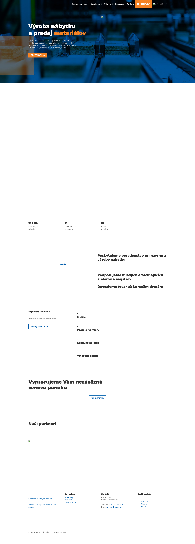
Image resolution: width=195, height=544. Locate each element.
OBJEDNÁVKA (143, 4)
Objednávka (37, 55)
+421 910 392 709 (116, 505)
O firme (107, 4)
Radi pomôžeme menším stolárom (83, 149)
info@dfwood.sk (114, 507)
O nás (63, 264)
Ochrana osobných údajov (40, 499)
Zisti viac (35, 136)
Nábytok (68, 500)
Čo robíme (95, 4)
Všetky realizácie (39, 326)
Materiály (69, 497)
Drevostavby (70, 502)
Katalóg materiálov (80, 4)
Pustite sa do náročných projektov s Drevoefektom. (86, 180)
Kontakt (130, 4)
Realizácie (119, 4)
